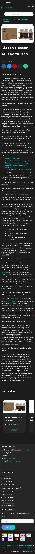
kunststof (4, 274)
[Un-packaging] (7, 8)
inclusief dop (17, 159)
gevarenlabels (11, 303)
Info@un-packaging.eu (13, 461)
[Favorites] (24, 8)
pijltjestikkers (29, 306)
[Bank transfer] (10, 535)
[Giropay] (4, 539)
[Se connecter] (20, 8)
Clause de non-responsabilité (24, 545)
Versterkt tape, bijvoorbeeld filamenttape (18, 169)
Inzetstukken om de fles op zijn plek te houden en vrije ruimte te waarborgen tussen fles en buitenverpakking (17, 163)
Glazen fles (8, 159)
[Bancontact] (16, 535)
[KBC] (28, 535)
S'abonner (8, 527)
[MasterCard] (16, 539)
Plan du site (22, 548)
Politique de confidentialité (9, 548)
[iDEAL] (4, 535)
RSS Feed (30, 548)
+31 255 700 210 (9, 458)
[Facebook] (3, 66)
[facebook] (3, 466)
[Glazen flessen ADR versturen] (14, 407)
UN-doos (8, 167)
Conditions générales (8, 545)
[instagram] (9, 466)
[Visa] (22, 539)
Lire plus (14, 430)
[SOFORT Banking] (22, 535)
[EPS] (10, 539)
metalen (4, 272)
